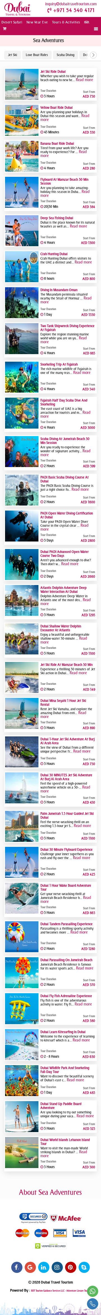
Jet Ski (12, 55)
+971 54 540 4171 (74, 10)
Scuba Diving (65, 55)
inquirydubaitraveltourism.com (71, 4)
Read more (84, 80)
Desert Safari (11, 22)
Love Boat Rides (37, 55)
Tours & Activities (66, 22)
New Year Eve (37, 22)
